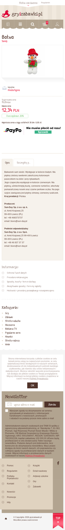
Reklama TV (11, 329)
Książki (36, 465)
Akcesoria (10, 325)
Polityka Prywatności (12, 477)
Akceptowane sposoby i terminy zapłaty (24, 286)
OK (32, 385)
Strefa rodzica (12, 340)
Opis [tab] (7, 162)
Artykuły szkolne (40, 476)
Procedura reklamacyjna (17, 277)
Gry (7, 313)
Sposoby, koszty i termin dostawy (21, 281)
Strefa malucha (12, 321)
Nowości (9, 336)
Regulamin (45, 3)
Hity (9, 502)
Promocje (11, 497)
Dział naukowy (40, 471)
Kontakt (10, 483)
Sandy (4, 41)
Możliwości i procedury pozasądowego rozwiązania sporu (30, 290)
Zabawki (9, 317)
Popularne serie (12, 333)
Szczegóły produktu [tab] (25, 162)
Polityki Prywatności (38, 378)
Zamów (52, 404)
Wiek (7, 344)
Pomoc (10, 465)
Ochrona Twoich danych (17, 272)
